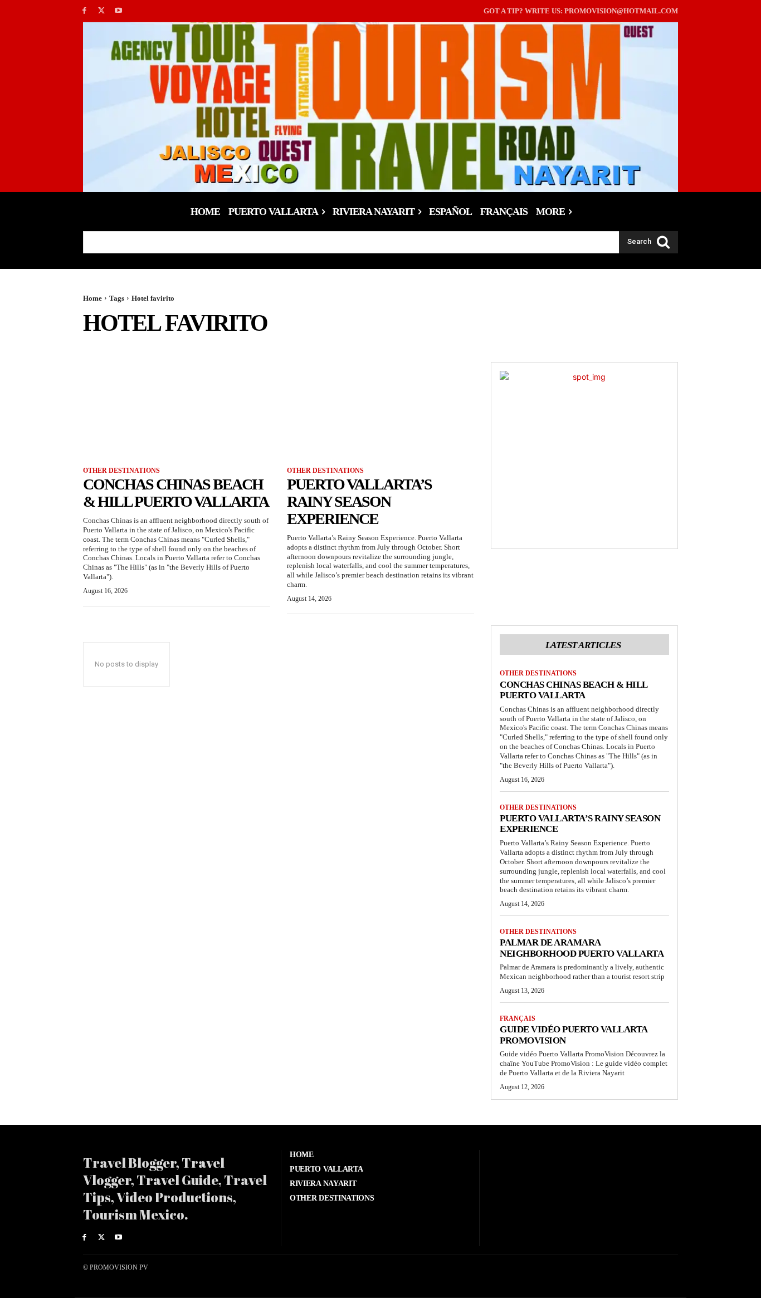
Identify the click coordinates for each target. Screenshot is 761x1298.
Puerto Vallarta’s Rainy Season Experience (359, 501)
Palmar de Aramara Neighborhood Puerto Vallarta (582, 948)
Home (92, 298)
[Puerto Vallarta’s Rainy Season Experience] (380, 408)
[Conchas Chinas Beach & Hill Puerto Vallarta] (176, 408)
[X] (102, 11)
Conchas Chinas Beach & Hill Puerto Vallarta (176, 493)
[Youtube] (119, 11)
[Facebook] (84, 11)
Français (517, 1018)
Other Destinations (121, 470)
